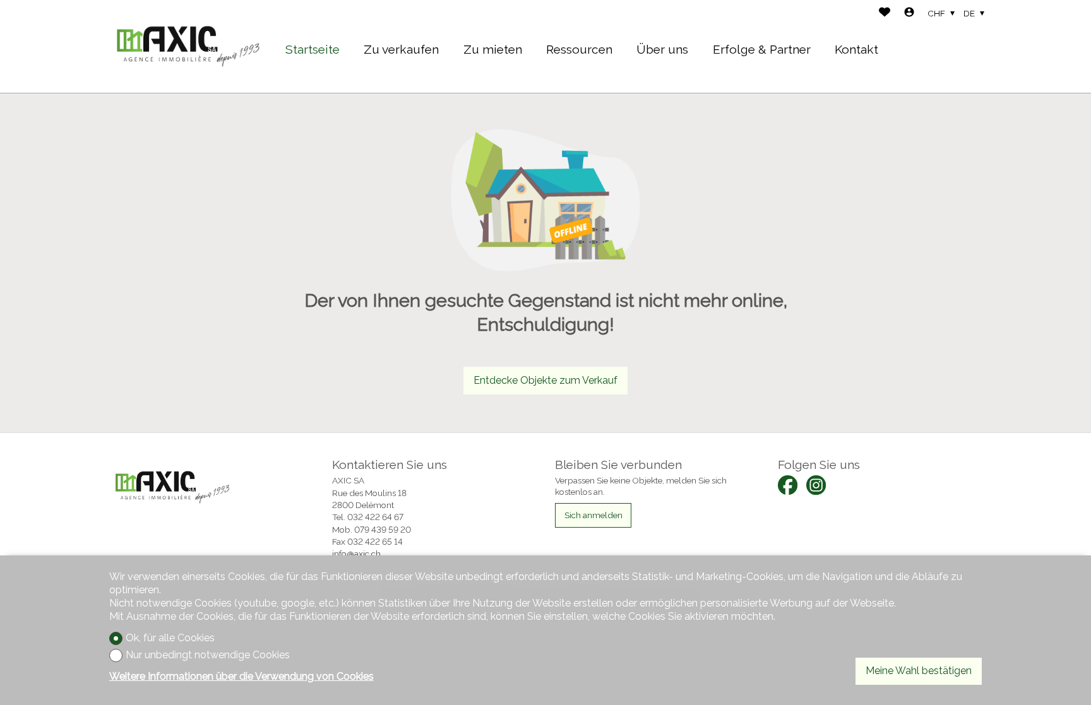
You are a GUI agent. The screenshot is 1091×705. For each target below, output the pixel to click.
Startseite (312, 49)
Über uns (662, 49)
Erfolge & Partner (762, 49)
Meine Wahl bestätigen (919, 671)
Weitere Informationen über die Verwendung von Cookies (241, 676)
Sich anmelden (593, 515)
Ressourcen (579, 49)
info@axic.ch (356, 553)
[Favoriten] (884, 13)
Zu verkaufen (401, 49)
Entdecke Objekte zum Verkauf (545, 380)
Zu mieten (492, 49)
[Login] (909, 13)
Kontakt (856, 49)
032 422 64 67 (375, 517)
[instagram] (816, 485)
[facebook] (787, 485)
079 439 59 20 (382, 529)
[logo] (188, 46)
